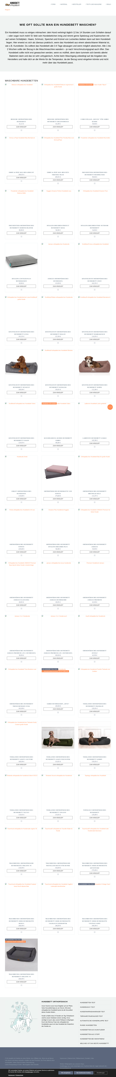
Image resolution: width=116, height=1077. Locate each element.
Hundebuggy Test (87, 1007)
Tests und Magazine (94, 4)
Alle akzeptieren (65, 1073)
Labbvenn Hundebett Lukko (94, 438)
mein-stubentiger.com (76, 1066)
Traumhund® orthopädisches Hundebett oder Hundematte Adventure (94, 866)
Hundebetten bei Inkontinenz (92, 1039)
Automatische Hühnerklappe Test (94, 1020)
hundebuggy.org (64, 1066)
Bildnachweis (80, 1058)
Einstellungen (29, 1072)
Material (64, 4)
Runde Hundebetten (88, 1025)
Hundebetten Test (87, 1002)
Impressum (63, 1058)
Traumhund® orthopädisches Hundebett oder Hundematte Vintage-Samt (94, 921)
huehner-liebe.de (89, 1066)
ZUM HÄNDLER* (21, 127)
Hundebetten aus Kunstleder (92, 1030)
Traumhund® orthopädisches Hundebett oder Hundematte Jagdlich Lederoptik (58, 921)
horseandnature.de (65, 1068)
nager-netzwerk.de (100, 1066)
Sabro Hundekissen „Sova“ (58, 704)
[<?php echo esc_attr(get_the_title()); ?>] (21, 130)
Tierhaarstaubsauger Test (91, 1016)
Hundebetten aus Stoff (90, 1034)
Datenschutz (72, 1058)
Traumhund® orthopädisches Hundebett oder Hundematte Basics (21, 921)
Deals (109, 4)
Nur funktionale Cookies (84, 1073)
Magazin (7, 9)
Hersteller (76, 4)
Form (53, 4)
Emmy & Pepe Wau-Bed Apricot (21, 172)
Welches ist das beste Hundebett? (94, 1043)
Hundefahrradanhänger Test (92, 1011)
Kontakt (87, 1058)
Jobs (92, 1058)
